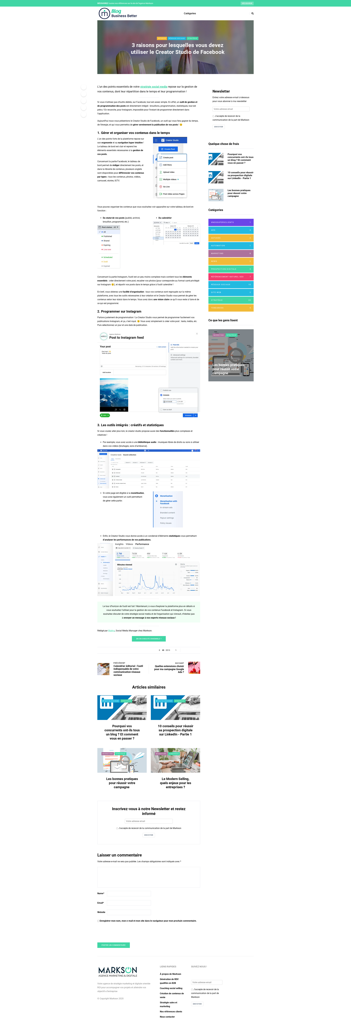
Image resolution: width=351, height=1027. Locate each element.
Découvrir (247, 3)
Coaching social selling (171, 988)
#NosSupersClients (231, 222)
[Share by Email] (83, 114)
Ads (231, 230)
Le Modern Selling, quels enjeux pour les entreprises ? (175, 783)
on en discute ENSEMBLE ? (149, 639)
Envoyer (148, 835)
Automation (231, 246)
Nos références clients (171, 1011)
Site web (231, 292)
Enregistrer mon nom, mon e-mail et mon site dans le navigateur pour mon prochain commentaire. (148, 921)
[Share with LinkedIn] (83, 100)
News (231, 261)
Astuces (162, 38)
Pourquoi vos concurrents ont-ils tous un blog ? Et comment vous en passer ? (241, 158)
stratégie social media (153, 86)
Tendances (231, 308)
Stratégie (192, 38)
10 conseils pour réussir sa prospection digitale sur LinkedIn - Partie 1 (175, 730)
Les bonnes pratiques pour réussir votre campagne (122, 783)
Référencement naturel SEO (231, 277)
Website (101, 912)
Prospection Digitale (231, 269)
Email (100, 903)
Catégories (190, 13)
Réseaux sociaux (177, 38)
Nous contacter (167, 1016)
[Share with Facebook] (83, 87)
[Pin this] (83, 107)
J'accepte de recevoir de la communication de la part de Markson (149, 828)
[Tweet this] (83, 94)
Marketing (108, 753)
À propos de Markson (170, 974)
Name (100, 893)
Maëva (111, 630)
